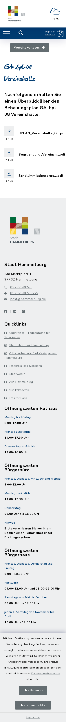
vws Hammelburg (21, 382)
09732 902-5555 (24, 293)
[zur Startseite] (16, 14)
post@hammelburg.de (28, 299)
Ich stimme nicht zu (33, 705)
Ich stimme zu (33, 690)
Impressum (33, 717)
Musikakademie (19, 390)
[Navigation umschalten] (6, 33)
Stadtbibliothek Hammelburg (29, 345)
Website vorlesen (27, 48)
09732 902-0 (21, 287)
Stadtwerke (17, 374)
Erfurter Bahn (18, 398)
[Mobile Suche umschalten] (21, 33)
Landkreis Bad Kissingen (25, 366)
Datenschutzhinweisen (45, 673)
